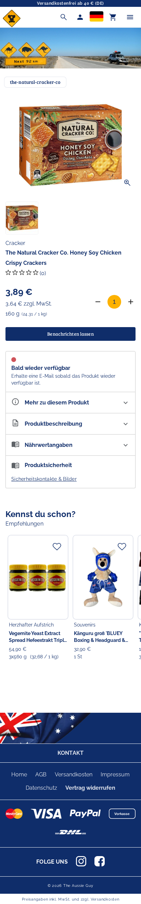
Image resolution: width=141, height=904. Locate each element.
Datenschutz (41, 788)
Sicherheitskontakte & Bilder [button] (44, 479)
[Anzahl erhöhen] (131, 302)
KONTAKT (70, 753)
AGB (41, 774)
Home (19, 774)
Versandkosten (73, 774)
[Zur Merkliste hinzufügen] (56, 546)
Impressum (115, 774)
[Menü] (130, 17)
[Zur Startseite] (12, 25)
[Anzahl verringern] (98, 302)
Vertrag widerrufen (90, 788)
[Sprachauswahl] (96, 17)
